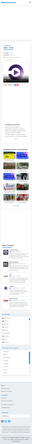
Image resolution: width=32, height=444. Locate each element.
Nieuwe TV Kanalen (6, 391)
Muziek (5, 369)
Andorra (6, 327)
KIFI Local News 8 (13, 262)
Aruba (5, 339)
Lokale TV (5, 366)
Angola (6, 330)
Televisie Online (5, 388)
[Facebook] (2, 421)
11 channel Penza (13, 250)
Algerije (6, 324)
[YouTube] (17, 85)
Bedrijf (5, 354)
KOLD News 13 (13, 298)
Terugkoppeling (5, 407)
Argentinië (7, 333)
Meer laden (16, 205)
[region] (16, 331)
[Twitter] (6, 421)
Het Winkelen (6, 357)
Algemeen (6, 351)
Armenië (6, 336)
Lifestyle (5, 363)
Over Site (4, 398)
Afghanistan (7, 318)
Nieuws (5, 372)
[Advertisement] (16, 23)
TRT (10, 274)
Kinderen (5, 360)
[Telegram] (9, 421)
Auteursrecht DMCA (6, 401)
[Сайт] (15, 85)
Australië (6, 342)
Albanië (6, 321)
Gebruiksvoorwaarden (7, 404)
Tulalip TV (11, 286)
